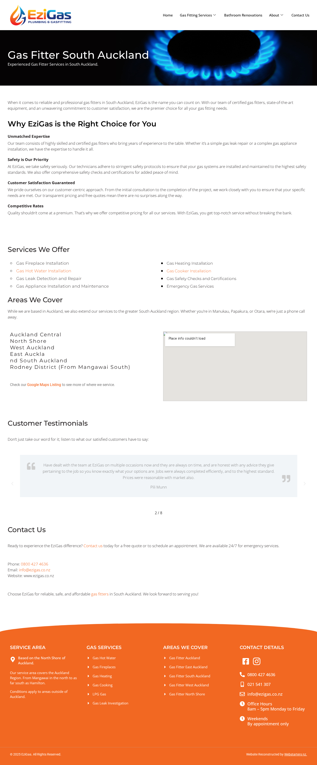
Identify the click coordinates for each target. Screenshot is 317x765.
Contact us (93, 545)
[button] (12, 483)
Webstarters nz (295, 754)
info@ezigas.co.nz (34, 569)
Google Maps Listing (44, 384)
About (274, 15)
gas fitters (100, 594)
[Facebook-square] (245, 661)
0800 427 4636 (34, 564)
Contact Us (300, 15)
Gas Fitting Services (196, 15)
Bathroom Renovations (243, 15)
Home (168, 15)
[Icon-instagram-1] (256, 661)
